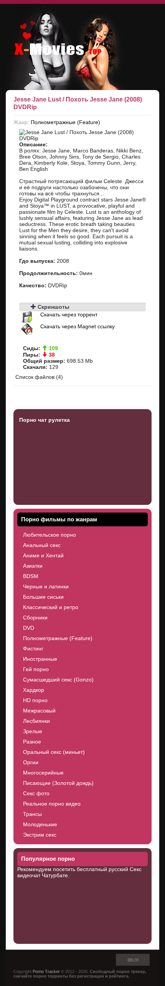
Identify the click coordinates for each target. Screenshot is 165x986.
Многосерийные (43, 773)
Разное (32, 742)
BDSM (30, 576)
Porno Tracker (46, 971)
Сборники (35, 617)
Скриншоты (52, 307)
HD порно (35, 700)
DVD (28, 628)
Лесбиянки (36, 721)
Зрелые (32, 731)
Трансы (32, 814)
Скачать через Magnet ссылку (77, 326)
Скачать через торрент (68, 314)
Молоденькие (40, 824)
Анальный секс (42, 545)
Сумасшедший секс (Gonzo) (58, 679)
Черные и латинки (46, 586)
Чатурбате (55, 875)
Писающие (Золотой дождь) (58, 783)
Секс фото (36, 793)
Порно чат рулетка (44, 420)
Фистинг (33, 648)
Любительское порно (49, 535)
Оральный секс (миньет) (54, 752)
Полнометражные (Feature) (65, 122)
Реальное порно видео (52, 804)
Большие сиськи (43, 597)
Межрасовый (39, 711)
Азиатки (33, 566)
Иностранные (40, 659)
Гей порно (36, 669)
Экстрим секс (39, 835)
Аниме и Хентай (43, 555)
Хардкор (33, 690)
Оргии (30, 762)
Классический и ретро (50, 607)
